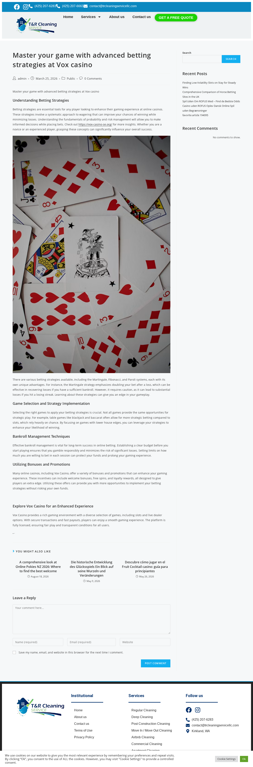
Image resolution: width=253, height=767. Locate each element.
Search (186, 52)
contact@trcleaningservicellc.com (113, 6)
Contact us (141, 17)
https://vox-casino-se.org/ (95, 124)
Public (71, 78)
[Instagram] (26, 7)
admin (22, 78)
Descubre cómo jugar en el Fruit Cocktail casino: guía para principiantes (145, 566)
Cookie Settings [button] (226, 759)
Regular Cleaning (143, 710)
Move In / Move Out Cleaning (151, 730)
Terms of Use (83, 730)
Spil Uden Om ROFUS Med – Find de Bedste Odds (211, 101)
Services (88, 17)
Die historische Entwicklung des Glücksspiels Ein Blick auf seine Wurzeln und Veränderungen (91, 569)
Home (68, 17)
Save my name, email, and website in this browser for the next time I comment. (71, 652)
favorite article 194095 (195, 115)
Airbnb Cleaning (142, 737)
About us (117, 17)
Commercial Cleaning (146, 744)
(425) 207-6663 (73, 6)
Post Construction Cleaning (150, 723)
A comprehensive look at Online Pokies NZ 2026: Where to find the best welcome (38, 566)
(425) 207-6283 (45, 6)
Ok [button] (244, 759)
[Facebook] (17, 7)
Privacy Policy (84, 737)
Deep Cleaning (142, 717)
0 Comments (93, 78)
